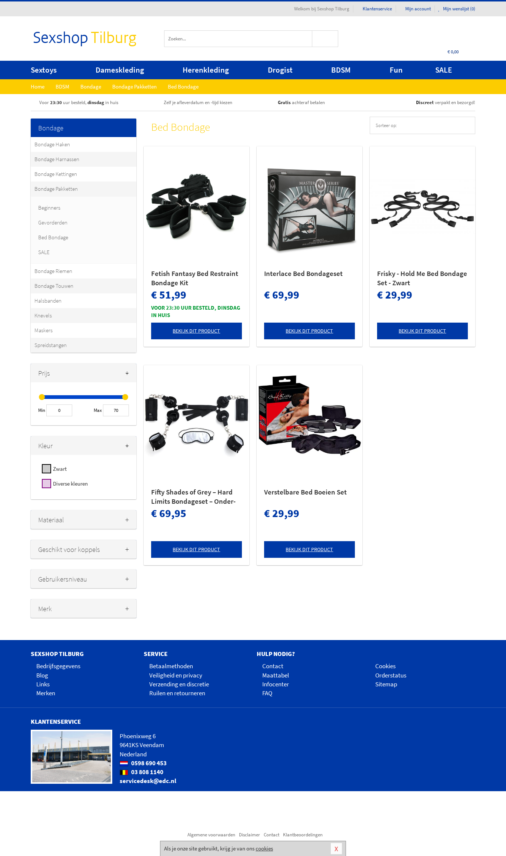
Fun (396, 70)
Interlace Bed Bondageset (303, 273)
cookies (264, 848)
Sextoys (44, 70)
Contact (272, 666)
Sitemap (386, 684)
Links (43, 684)
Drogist (280, 70)
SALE (443, 70)
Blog (42, 675)
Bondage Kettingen (55, 173)
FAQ (267, 693)
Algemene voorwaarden (211, 835)
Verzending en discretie (179, 684)
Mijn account (418, 9)
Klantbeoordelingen (303, 835)
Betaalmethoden (171, 666)
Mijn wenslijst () (458, 9)
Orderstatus (390, 675)
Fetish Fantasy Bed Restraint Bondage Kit (194, 278)
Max (98, 410)
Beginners (49, 207)
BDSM (341, 70)
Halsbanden (47, 300)
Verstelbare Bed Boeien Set (305, 491)
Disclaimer (249, 835)
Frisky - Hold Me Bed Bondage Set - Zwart (422, 278)
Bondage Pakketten (56, 188)
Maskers (43, 330)
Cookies (385, 666)
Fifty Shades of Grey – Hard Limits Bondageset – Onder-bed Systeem (193, 496)
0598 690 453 (148, 763)
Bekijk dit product (196, 330)
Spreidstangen (50, 345)
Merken (45, 693)
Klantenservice (377, 9)
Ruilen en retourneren (177, 693)
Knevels (43, 315)
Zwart (60, 468)
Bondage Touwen (53, 285)
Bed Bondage (53, 237)
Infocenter (275, 684)
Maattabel (275, 675)
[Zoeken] (325, 38)
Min (41, 410)
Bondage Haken (52, 144)
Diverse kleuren (70, 483)
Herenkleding (206, 70)
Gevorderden (52, 222)
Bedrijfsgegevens (58, 666)
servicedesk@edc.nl (148, 781)
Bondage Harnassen (56, 159)
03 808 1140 (146, 772)
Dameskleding (120, 70)
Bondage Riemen (53, 270)
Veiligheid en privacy (175, 675)
